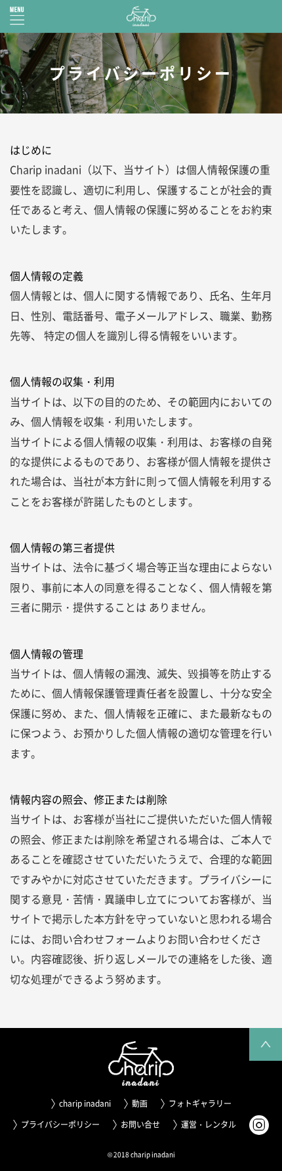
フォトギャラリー (200, 1103)
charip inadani (85, 1103)
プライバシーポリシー (60, 1124)
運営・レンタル (208, 1124)
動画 (140, 1103)
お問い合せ (140, 1124)
